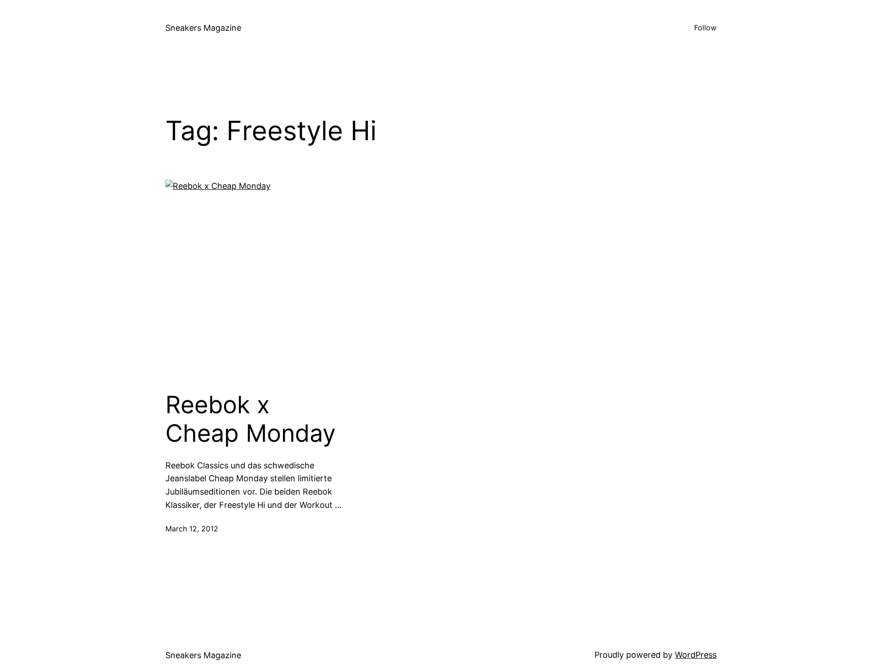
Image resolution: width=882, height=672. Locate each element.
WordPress (696, 655)
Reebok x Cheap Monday (250, 419)
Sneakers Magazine (203, 28)
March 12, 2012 (191, 528)
